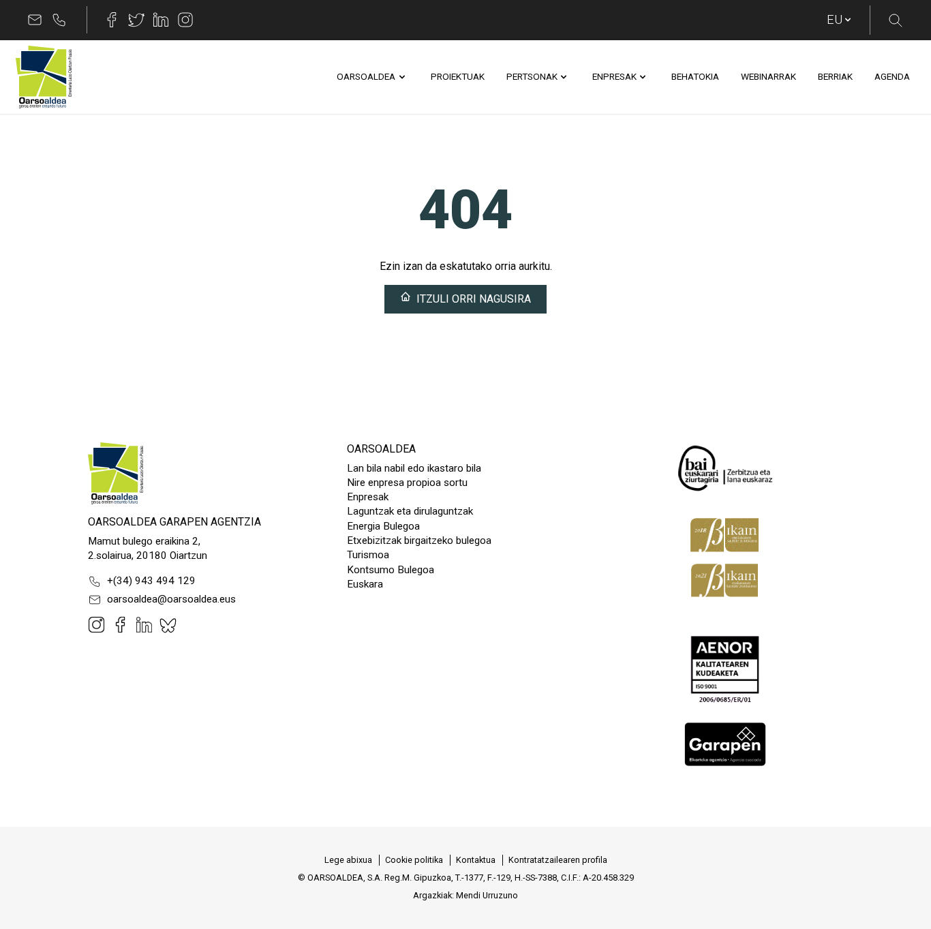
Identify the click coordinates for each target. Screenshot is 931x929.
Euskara (365, 584)
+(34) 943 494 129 (151, 581)
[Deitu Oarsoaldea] (59, 20)
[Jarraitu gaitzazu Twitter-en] (136, 20)
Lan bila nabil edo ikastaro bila (414, 468)
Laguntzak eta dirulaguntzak (410, 511)
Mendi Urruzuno (487, 895)
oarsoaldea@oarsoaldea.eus (171, 599)
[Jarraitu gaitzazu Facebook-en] (112, 20)
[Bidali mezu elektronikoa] (35, 20)
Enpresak (367, 497)
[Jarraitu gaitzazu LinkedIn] (161, 20)
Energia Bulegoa (383, 526)
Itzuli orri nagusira (473, 298)
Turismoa (368, 555)
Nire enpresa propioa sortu (407, 482)
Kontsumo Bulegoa (390, 570)
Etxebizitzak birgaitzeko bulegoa (419, 540)
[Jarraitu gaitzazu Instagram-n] (185, 20)
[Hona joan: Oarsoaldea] (44, 77)
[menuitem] (366, 77)
